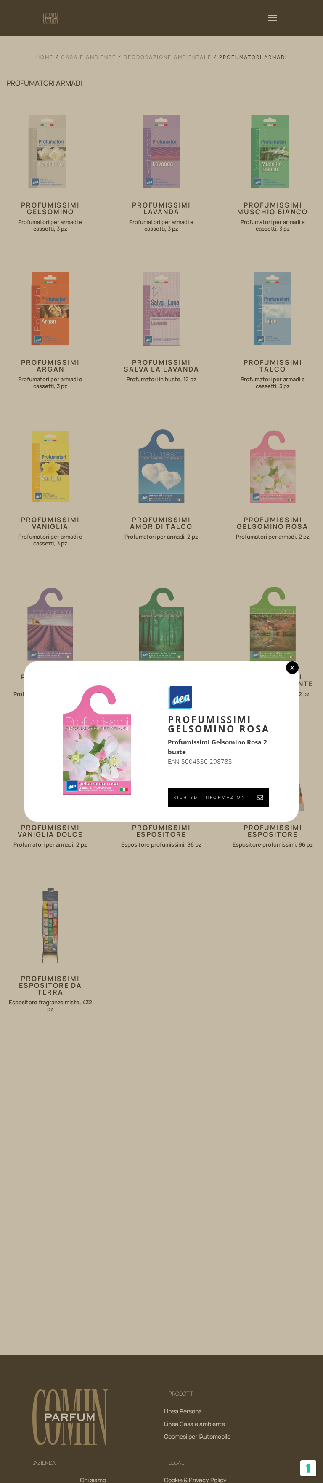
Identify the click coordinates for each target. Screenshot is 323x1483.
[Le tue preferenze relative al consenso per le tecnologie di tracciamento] (308, 1468)
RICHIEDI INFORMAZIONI (210, 797)
